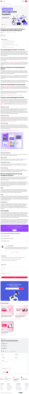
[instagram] (3, 351)
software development (14, 130)
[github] (11, 351)
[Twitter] (3, 35)
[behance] (12, 351)
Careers (1, 387)
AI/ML (1, 317)
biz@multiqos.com (5, 343)
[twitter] (9, 351)
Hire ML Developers (18, 386)
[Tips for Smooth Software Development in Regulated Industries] (7, 326)
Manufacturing (26, 385)
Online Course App (6, 150)
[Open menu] (27, 1)
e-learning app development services (13, 62)
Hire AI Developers (18, 385)
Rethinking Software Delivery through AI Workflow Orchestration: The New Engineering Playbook (13, 257)
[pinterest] (5, 351)
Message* (3, 360)
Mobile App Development (10, 387)
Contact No (3, 357)
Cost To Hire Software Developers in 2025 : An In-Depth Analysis (13, 95)
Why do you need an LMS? (5, 235)
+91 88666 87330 (4, 348)
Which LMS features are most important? (7, 238)
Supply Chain (26, 387)
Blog (1, 386)
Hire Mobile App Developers (19, 387)
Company (16, 357)
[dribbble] (14, 351)
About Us (2, 385)
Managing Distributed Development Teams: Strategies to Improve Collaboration (20, 316)
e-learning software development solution (9, 86)
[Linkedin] (1, 35)
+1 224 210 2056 (8, 380)
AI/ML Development (9, 385)
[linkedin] (1, 351)
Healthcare (26, 386)
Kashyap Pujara (3, 32)
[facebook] (7, 351)
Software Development (3, 27)
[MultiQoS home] (3, 1)
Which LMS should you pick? (5, 240)
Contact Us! (14, 230)
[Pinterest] (5, 35)
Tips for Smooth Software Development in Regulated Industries (9, 260)
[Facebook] (2, 35)
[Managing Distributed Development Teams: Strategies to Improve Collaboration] (21, 310)
